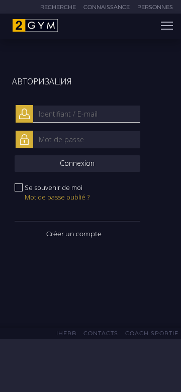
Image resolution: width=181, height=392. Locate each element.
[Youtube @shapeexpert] (107, 363)
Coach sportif (151, 333)
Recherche (58, 7)
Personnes (155, 7)
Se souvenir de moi (53, 187)
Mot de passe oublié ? (57, 197)
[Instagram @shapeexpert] (94, 363)
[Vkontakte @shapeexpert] (77, 363)
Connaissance (106, 7)
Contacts (100, 333)
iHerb (66, 333)
